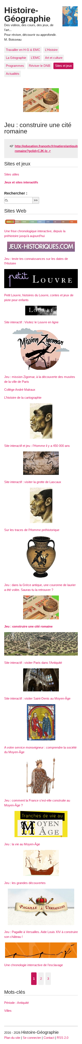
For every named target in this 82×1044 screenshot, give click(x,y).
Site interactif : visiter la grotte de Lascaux (32, 482)
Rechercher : (15, 193)
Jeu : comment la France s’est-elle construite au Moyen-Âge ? (37, 803)
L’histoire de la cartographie (22, 397)
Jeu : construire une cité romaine (28, 626)
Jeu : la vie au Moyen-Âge (22, 844)
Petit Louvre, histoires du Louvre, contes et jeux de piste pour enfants (38, 297)
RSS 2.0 (62, 1037)
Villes (8, 1010)
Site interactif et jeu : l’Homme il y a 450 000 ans (37, 445)
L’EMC (35, 57)
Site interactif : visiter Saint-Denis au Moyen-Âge (37, 698)
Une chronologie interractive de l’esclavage (33, 965)
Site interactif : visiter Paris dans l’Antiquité (33, 662)
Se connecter (32, 1037)
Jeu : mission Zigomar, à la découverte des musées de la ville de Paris (39, 379)
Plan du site (12, 1037)
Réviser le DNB (39, 65)
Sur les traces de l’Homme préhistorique (31, 530)
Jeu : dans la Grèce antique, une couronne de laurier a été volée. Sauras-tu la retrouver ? (40, 587)
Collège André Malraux (19, 389)
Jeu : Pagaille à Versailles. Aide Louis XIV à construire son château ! (41, 934)
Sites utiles (11, 174)
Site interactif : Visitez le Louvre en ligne (31, 322)
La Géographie (16, 57)
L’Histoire (51, 50)
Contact (49, 1037)
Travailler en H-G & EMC (23, 50)
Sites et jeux (63, 65)
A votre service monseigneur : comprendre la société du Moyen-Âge (40, 750)
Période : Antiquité (16, 1002)
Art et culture (53, 57)
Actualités (12, 73)
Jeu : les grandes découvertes (25, 883)
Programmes (15, 65)
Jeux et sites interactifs (21, 182)
